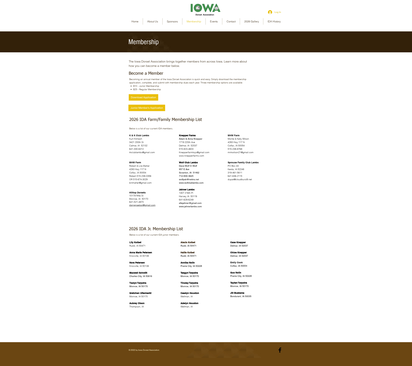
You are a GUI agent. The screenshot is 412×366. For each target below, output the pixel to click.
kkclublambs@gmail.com (143, 152)
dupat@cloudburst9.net (240, 179)
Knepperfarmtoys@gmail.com (194, 152)
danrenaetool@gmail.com (142, 205)
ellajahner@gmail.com (190, 203)
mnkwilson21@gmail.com (240, 152)
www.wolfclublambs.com (191, 182)
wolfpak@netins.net (189, 179)
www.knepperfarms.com (191, 155)
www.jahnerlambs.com (190, 206)
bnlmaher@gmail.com (140, 182)
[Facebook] (279, 350)
